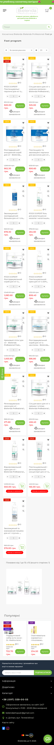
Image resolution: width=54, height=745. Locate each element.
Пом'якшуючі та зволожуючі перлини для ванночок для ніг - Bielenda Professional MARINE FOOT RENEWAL (39, 156)
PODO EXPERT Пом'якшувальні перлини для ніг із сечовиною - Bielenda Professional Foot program (14, 92)
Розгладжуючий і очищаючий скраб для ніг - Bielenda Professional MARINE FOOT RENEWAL (13, 155)
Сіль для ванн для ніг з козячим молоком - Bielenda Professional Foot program (39, 90)
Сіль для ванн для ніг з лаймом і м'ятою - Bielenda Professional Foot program (39, 407)
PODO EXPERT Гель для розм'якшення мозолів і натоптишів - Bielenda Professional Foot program (39, 218)
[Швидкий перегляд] (23, 69)
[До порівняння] (23, 64)
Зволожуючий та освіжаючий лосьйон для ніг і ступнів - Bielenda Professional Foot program (14, 533)
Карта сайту (8, 722)
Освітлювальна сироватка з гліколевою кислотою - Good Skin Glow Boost (38, 640)
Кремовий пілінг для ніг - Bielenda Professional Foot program (13, 343)
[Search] (49, 27)
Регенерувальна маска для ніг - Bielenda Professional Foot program (14, 407)
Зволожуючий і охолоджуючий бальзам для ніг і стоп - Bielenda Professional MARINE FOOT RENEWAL (14, 219)
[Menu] (4, 10)
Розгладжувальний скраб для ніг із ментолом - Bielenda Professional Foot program (38, 345)
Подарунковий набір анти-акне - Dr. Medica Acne (14, 637)
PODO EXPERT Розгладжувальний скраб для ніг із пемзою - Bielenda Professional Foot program (13, 283)
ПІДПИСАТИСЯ (43, 672)
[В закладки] (23, 59)
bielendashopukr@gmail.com (20, 713)
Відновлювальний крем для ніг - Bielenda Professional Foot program (14, 470)
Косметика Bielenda (12, 34)
